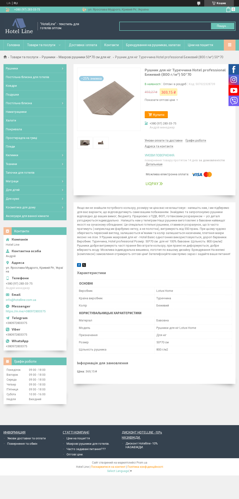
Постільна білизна (19, 103)
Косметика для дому (20, 207)
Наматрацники (16, 112)
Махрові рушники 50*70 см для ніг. (85, 57)
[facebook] (79, 266)
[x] (84, 266)
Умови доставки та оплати (26, 438)
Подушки (12, 94)
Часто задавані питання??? (86, 449)
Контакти (111, 45)
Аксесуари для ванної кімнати (27, 216)
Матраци (12, 181)
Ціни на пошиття (200, 45)
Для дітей (13, 190)
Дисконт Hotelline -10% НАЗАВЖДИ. (142, 445)
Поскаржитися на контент (108, 466)
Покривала (14, 129)
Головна (13, 45)
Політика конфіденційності (145, 466)
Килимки (12, 155)
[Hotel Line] (19, 26)
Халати (11, 120)
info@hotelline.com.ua (21, 300)
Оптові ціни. (75, 454)
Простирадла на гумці (21, 138)
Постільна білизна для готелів (27, 77)
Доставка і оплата (83, 45)
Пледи (10, 146)
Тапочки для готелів (20, 172)
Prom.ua (142, 462)
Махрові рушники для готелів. (88, 443)
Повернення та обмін (22, 443)
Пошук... (223, 26)
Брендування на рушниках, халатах (153, 45)
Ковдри (11, 85)
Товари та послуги (41, 45)
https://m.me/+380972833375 (26, 311)
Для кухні (12, 198)
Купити (158, 115)
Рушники (48, 57)
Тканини (11, 164)
